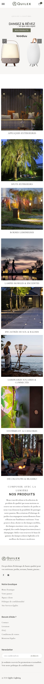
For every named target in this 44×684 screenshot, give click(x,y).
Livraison (5, 626)
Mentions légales (8, 638)
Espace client (7, 597)
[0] (39, 4)
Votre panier (7, 593)
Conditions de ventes (10, 634)
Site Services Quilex (10, 605)
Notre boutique (8, 589)
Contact (5, 622)
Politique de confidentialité (13, 601)
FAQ (4, 630)
